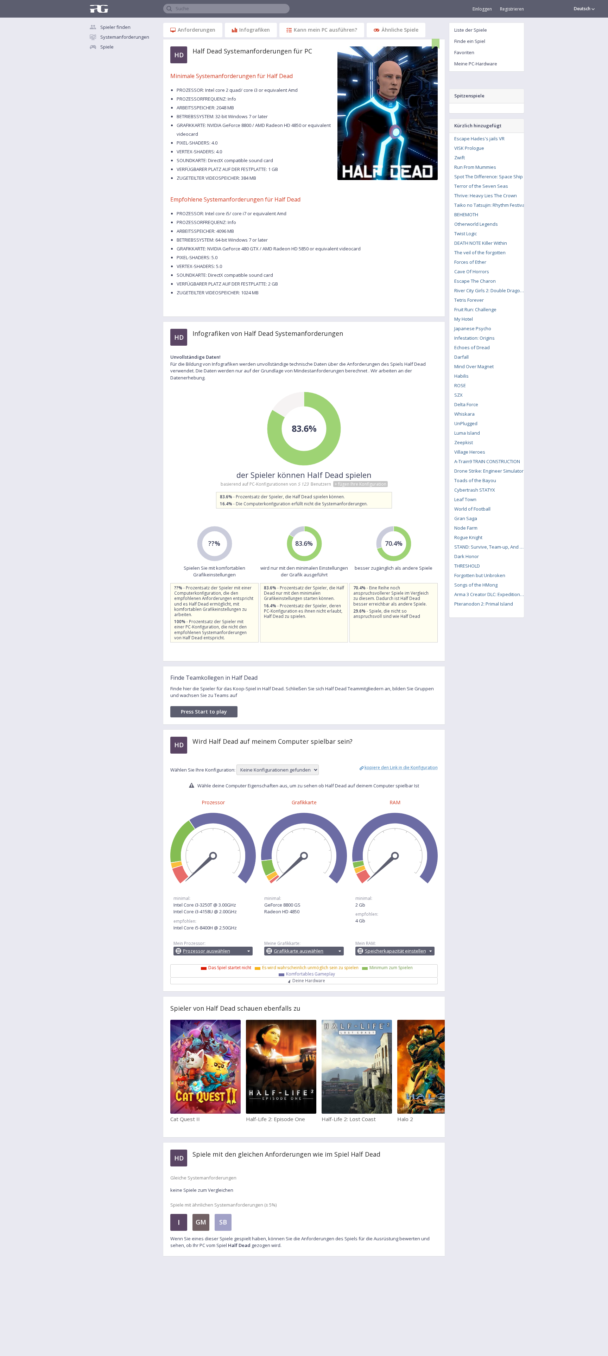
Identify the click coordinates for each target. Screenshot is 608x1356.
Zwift (459, 157)
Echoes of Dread (472, 347)
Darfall (461, 357)
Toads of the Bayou (475, 480)
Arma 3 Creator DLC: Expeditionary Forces (491, 594)
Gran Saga (465, 518)
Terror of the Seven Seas (481, 186)
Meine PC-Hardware (475, 63)
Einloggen (482, 9)
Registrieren (512, 9)
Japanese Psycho (472, 328)
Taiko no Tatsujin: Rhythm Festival (490, 205)
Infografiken (254, 29)
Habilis (461, 376)
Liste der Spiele (470, 30)
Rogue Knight (468, 537)
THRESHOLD (467, 566)
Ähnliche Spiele (400, 29)
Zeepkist (463, 442)
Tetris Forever (469, 300)
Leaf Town (465, 499)
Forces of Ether (470, 262)
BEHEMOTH (466, 214)
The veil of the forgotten (480, 252)
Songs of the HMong (476, 585)
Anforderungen (196, 29)
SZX (458, 395)
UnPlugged (465, 423)
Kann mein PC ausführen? (325, 29)
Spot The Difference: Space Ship (488, 176)
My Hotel (463, 319)
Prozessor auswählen (206, 951)
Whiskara (464, 414)
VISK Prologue (469, 148)
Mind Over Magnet (474, 366)
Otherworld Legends (476, 224)
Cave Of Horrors (471, 271)
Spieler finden (115, 27)
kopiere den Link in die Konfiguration (401, 767)
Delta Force (466, 404)
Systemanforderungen (124, 37)
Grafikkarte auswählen (298, 951)
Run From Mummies (475, 167)
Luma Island (467, 433)
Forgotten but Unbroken (479, 575)
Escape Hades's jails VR (479, 138)
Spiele (107, 47)
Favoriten (464, 52)
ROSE (460, 385)
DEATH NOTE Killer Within (480, 243)
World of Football (472, 509)
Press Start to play (204, 711)
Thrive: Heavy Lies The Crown (485, 195)
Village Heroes (469, 452)
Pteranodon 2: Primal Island (483, 604)
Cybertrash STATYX (474, 490)
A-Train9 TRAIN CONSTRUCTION (487, 461)
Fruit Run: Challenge (475, 309)
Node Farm (465, 528)
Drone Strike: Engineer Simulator (489, 471)
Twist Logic (465, 233)
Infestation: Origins (474, 338)
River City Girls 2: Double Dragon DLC (491, 290)
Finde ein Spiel (469, 41)
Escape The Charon (475, 281)
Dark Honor (466, 556)
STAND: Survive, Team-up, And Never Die (491, 547)
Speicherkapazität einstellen (395, 951)
